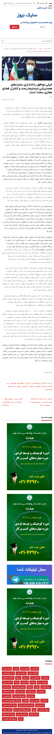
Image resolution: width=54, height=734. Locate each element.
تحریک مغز (6, 687)
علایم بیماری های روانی (26, 705)
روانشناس (41, 691)
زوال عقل (31, 696)
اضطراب (45, 678)
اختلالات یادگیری (8, 678)
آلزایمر (16, 669)
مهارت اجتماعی (27, 386)
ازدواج (28, 383)
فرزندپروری (40, 705)
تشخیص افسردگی (19, 687)
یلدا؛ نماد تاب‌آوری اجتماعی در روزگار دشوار (19, 3)
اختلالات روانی (33, 673)
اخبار (40, 48)
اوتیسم (33, 682)
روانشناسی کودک (18, 696)
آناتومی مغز (24, 669)
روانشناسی (6, 696)
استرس (25, 678)
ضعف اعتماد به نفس (9, 705)
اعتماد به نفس (7, 682)
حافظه (30, 687)
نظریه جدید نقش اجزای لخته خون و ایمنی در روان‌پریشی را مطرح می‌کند (41, 402)
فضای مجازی (7, 710)
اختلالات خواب (21, 673)
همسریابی (48, 389)
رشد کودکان (31, 691)
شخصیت (37, 386)
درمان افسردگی (8, 691)
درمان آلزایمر (46, 687)
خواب (36, 687)
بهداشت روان (42, 682)
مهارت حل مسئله (14, 386)
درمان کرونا (20, 691)
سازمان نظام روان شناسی (11, 700)
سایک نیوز (27, 15)
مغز (34, 710)
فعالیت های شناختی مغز (22, 710)
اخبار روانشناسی (38, 383)
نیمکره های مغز (22, 714)
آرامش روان (7, 669)
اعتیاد (16, 682)
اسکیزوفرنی (35, 678)
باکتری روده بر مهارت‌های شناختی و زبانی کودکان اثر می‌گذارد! (12, 402)
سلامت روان (34, 700)
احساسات (35, 669)
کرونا (20, 719)
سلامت (25, 700)
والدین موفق (34, 714)
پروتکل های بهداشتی (17, 383)
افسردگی (24, 682)
